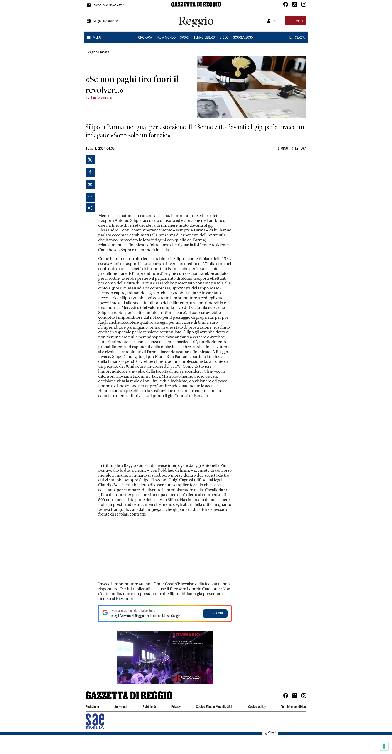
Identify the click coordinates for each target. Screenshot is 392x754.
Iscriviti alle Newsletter (108, 5)
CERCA (300, 37)
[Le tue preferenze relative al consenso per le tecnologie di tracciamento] (384, 746)
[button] (164, 657)
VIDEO (224, 37)
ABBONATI (296, 21)
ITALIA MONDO (166, 37)
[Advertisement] (132, 183)
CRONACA (145, 37)
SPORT (184, 37)
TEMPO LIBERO (204, 37)
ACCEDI (278, 21)
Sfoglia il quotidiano (106, 21)
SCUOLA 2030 (243, 37)
